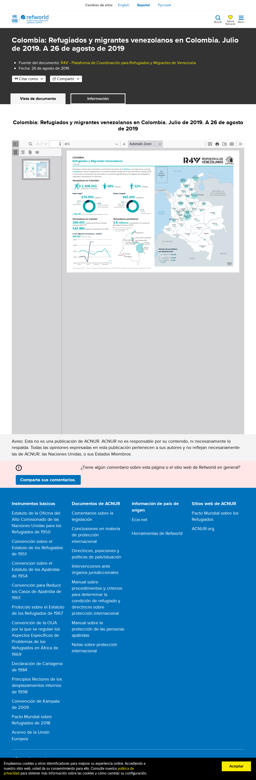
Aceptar (236, 766)
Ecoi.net (139, 519)
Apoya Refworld (230, 22)
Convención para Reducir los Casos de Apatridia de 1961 (36, 591)
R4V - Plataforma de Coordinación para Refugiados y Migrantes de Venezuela (128, 63)
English (123, 5)
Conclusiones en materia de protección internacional (96, 534)
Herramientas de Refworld (157, 533)
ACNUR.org (203, 528)
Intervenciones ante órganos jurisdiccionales (95, 569)
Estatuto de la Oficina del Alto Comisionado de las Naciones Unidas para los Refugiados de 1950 (36, 522)
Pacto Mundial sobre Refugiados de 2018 (32, 719)
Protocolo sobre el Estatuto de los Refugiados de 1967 (38, 610)
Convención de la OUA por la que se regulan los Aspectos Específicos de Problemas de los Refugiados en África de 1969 (36, 638)
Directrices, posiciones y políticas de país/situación (96, 553)
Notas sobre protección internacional (94, 647)
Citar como (28, 79)
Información (98, 98)
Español (143, 5)
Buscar (218, 21)
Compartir (65, 79)
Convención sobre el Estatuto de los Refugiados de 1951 (37, 547)
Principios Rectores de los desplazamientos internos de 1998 (37, 685)
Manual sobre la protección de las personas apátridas (98, 628)
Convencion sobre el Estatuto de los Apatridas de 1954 (36, 569)
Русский (164, 5)
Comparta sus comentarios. (48, 480)
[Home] (30, 19)
